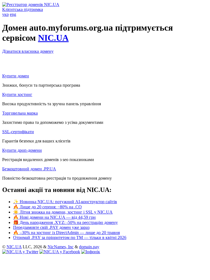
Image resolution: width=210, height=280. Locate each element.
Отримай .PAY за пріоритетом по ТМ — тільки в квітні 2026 (69, 237)
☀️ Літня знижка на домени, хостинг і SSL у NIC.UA (63, 212)
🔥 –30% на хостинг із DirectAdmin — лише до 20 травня (66, 232)
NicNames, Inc (61, 246)
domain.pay (89, 246)
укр (5, 14)
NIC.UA (53, 38)
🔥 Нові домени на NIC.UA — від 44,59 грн (54, 217)
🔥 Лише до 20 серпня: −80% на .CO (47, 207)
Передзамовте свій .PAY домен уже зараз (51, 227)
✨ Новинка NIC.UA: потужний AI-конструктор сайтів (65, 201)
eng (13, 14)
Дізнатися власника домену (28, 51)
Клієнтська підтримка (22, 9)
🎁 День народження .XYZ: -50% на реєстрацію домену (65, 222)
